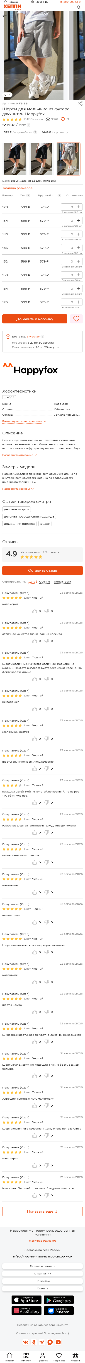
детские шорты (16, 509)
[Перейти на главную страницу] (12, 7)
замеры (16, 488)
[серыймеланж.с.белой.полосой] (68, 159)
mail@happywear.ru (42, 1240)
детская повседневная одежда (29, 516)
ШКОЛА (9, 397)
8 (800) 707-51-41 (70, 2)
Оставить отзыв (42, 570)
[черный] (41, 159)
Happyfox (61, 403)
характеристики (22, 421)
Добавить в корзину (34, 319)
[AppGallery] (26, 1310)
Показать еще (40, 1211)
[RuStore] (59, 1310)
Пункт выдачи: (22, 347)
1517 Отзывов (33, 119)
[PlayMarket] (59, 1300)
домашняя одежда (19, 523)
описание (17, 455)
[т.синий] (14, 159)
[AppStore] (26, 1300)
